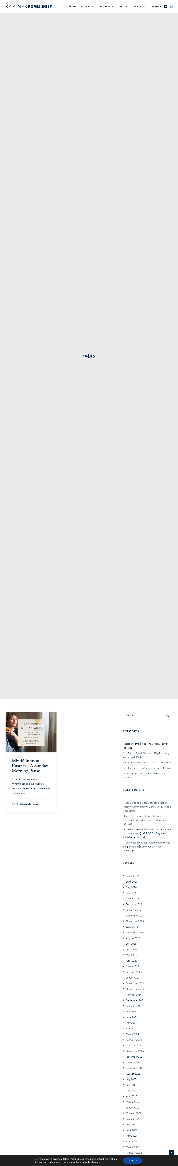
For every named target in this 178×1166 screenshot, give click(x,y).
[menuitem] (71, 6)
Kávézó (71, 6)
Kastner (156, 6)
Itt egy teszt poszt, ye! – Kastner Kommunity (147, 842)
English (123, 6)
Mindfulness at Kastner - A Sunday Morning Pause (30, 766)
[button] (166, 6)
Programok (107, 6)
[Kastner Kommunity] (29, 6)
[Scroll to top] (171, 1152)
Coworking (88, 6)
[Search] (147, 715)
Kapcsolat (140, 6)
